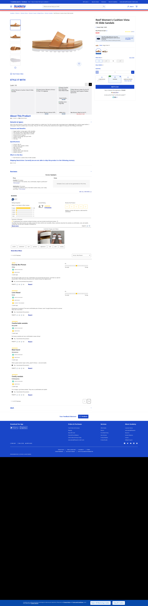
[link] (22, 100)
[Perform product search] (103, 6)
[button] (129, 39)
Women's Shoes (24, 13)
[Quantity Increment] (132, 72)
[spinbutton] (115, 72)
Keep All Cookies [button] (119, 603)
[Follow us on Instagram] (134, 443)
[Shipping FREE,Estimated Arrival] (115, 79)
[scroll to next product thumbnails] (15, 68)
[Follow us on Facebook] (124, 443)
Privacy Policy (67, 602)
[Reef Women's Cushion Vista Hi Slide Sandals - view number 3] (15, 48)
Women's (17, 13)
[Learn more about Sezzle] (115, 92)
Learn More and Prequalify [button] (129, 38)
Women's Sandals (49, 13)
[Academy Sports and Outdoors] (20, 6)
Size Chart (131, 57)
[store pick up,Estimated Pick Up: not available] (102, 79)
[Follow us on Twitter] (128, 443)
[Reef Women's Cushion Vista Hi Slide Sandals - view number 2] (15, 37)
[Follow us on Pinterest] (137, 443)
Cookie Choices (34, 603)
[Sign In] (128, 6)
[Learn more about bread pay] (115, 97)
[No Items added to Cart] (136, 6)
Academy (12, 13)
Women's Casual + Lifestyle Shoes (36, 13)
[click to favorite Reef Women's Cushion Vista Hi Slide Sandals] (79, 63)
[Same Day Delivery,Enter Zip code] (128, 79)
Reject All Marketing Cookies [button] (100, 603)
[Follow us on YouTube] (131, 443)
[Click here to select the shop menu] (11, 6)
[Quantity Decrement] (97, 72)
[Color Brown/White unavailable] (105, 51)
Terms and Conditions (77, 602)
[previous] (86, 84)
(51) (133, 31)
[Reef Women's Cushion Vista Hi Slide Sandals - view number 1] (15, 25)
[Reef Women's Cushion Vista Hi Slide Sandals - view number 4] (15, 60)
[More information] (107, 31)
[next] (90, 84)
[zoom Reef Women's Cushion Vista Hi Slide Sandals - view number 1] (57, 42)
